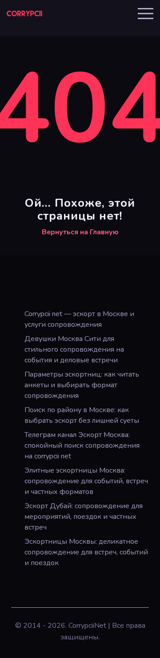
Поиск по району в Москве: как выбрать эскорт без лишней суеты (81, 415)
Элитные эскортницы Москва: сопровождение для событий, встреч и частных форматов (86, 481)
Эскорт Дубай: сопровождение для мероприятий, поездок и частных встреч (83, 516)
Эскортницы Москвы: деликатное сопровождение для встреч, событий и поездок (86, 552)
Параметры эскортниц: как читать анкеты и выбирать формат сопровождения (81, 385)
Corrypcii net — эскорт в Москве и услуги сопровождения (79, 319)
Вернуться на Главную (80, 232)
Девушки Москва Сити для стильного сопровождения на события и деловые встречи (74, 349)
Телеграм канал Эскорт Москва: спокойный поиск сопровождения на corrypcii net (82, 445)
